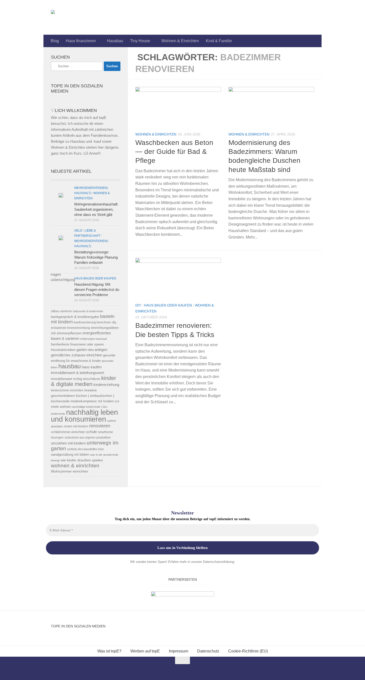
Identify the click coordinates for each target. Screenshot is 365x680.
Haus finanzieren (81, 41)
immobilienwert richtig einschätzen (75, 379)
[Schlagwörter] (103, 178)
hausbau (69, 366)
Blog (55, 41)
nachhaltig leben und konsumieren (84, 415)
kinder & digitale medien (83, 381)
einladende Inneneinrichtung (70, 327)
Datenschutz (208, 651)
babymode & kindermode (88, 311)
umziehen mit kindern (68, 443)
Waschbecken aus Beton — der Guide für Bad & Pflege (174, 152)
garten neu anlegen (91, 350)
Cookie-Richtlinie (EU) (248, 651)
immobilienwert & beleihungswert (77, 373)
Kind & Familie (219, 41)
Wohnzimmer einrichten (69, 471)
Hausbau (115, 41)
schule (91, 432)
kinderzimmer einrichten (67, 390)
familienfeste (60, 344)
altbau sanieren (61, 311)
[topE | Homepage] (64, 17)
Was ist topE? (109, 651)
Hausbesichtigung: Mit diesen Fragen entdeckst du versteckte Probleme (96, 289)
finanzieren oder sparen (87, 344)
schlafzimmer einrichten (68, 432)
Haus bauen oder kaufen (168, 305)
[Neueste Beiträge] (68, 178)
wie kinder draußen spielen (82, 460)
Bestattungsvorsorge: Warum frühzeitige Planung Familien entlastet (96, 257)
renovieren (99, 425)
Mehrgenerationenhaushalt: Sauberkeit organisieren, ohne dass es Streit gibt (96, 209)
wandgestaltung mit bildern (70, 454)
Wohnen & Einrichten (180, 41)
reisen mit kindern (76, 426)
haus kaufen (92, 367)
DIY (138, 305)
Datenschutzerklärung (218, 562)
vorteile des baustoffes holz (85, 449)
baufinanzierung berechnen (92, 322)
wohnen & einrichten (75, 466)
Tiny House (140, 41)
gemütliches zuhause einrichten (76, 355)
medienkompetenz (84, 401)
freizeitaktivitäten (63, 350)
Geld (78, 230)
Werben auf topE (145, 651)
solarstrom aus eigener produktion (88, 437)
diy (114, 322)
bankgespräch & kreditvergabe (75, 317)
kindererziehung (106, 385)
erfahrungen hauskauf (93, 338)
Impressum (178, 651)
